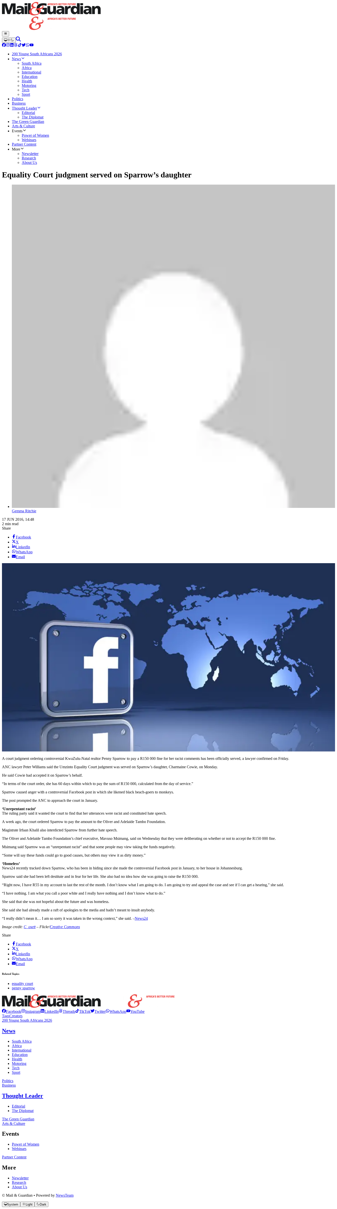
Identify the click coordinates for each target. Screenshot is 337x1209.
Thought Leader (22, 1096)
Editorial (18, 1106)
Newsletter (20, 1178)
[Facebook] (4, 45)
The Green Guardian (18, 1119)
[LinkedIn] (12, 45)
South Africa (22, 1041)
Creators (15, 1016)
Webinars (19, 1149)
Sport (16, 1072)
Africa (17, 1046)
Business (9, 1085)
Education (20, 1055)
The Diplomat (23, 1111)
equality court (22, 983)
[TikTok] (20, 45)
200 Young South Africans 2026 (27, 1020)
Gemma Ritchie (24, 511)
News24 (141, 918)
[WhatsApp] (28, 45)
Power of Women (25, 1144)
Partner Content (14, 1157)
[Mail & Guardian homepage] (168, 16)
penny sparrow (23, 988)
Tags (5, 1016)
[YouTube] (32, 45)
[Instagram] (8, 45)
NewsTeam (65, 1195)
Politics (7, 1081)
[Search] (18, 40)
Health (17, 1059)
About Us (19, 1187)
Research (19, 1182)
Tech (15, 1068)
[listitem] (11, 1011)
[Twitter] (24, 45)
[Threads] (16, 45)
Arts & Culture (13, 1123)
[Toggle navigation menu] (5, 34)
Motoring (19, 1063)
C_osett (30, 927)
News (8, 1031)
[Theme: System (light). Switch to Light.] (9, 40)
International (21, 1050)
